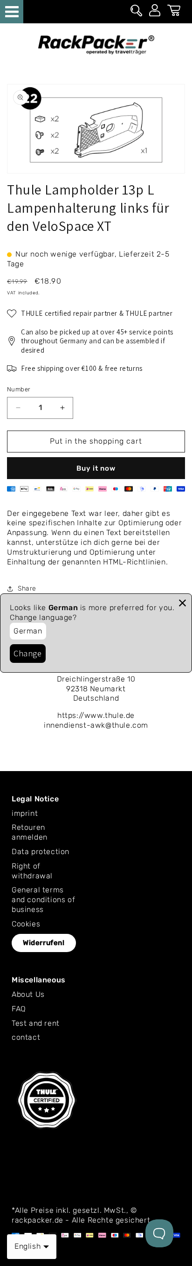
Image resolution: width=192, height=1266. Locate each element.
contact (26, 1037)
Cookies (26, 923)
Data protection (40, 851)
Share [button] (27, 588)
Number (18, 389)
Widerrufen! (44, 943)
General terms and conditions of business (43, 899)
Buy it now (96, 468)
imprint (25, 813)
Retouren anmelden (30, 832)
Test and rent (36, 1023)
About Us (28, 994)
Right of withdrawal (32, 871)
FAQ (19, 1008)
